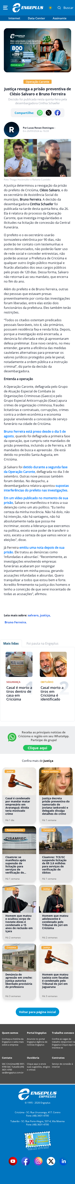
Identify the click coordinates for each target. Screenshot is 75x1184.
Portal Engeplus (36, 1033)
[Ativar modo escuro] (50, 8)
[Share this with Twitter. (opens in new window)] (49, 113)
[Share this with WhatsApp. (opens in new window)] (40, 113)
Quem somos (10, 1033)
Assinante (60, 18)
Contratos (58, 1057)
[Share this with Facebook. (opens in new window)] (57, 113)
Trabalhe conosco (63, 1033)
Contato (7, 1057)
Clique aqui (37, 748)
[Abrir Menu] (5, 7)
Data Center (36, 18)
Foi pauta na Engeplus (42, 643)
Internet (14, 18)
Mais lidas (11, 643)
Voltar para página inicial (37, 1012)
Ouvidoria (33, 1057)
